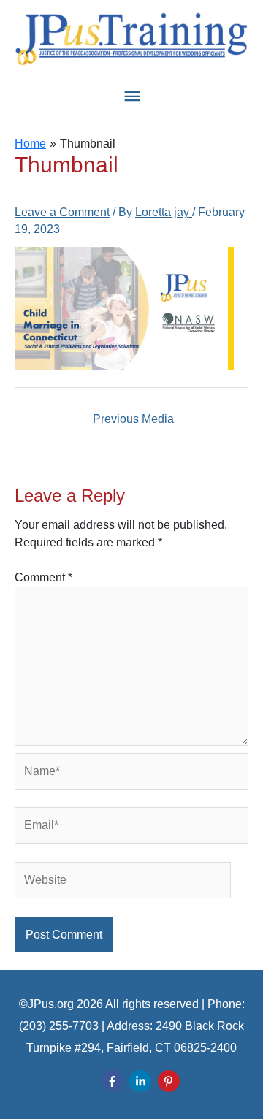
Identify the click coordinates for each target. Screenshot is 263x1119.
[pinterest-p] (170, 1081)
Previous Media (133, 419)
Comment (43, 577)
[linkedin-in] (142, 1081)
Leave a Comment (62, 212)
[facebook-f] (114, 1081)
